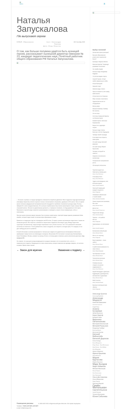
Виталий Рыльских (100, 326)
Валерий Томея (97, 317)
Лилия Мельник (97, 355)
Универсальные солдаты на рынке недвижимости (98, 265)
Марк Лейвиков (99, 366)
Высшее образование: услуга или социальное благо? (99, 57)
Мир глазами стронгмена (100, 99)
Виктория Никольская (100, 324)
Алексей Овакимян (99, 302)
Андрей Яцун (96, 307)
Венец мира (96, 106)
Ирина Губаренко (98, 351)
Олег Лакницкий (97, 375)
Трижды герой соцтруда (100, 134)
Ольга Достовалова (100, 377)
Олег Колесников (97, 373)
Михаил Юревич (96, 370)
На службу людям (98, 69)
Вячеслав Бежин (97, 330)
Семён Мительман (100, 386)
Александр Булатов (100, 294)
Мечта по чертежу (98, 235)
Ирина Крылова (99, 353)
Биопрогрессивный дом (100, 231)
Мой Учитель (96, 280)
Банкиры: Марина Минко (100, 61)
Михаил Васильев (99, 369)
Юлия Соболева (100, 396)
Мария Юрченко (98, 362)
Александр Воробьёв (98, 296)
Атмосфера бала (98, 176)
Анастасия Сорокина (97, 304)
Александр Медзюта (98, 299)
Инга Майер (103, 347)
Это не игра (96, 113)
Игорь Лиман (96, 345)
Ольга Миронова (98, 379)
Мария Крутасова (97, 359)
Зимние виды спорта (99, 89)
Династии (95, 208)
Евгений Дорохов (101, 338)
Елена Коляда (97, 341)
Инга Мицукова (96, 349)
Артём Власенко (98, 313)
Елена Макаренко (97, 343)
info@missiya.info (26, 408)
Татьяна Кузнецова (98, 394)
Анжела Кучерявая (97, 310)
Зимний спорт (97, 86)
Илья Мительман (104, 345)
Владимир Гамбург (98, 328)
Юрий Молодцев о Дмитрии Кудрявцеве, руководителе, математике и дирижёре (101, 274)
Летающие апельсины (99, 165)
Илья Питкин (96, 347)
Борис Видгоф (98, 315)
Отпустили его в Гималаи (100, 96)
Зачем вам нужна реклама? (101, 52)
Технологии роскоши (99, 258)
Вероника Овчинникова (99, 320)
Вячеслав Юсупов (98, 332)
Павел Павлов (96, 381)
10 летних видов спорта (100, 76)
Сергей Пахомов (97, 392)
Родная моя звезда (98, 213)
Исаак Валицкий (97, 83)
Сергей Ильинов (100, 390)
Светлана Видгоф (98, 383)
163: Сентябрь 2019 (79, 42)
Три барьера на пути (99, 253)
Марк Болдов (100, 364)
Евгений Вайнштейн (98, 335)
